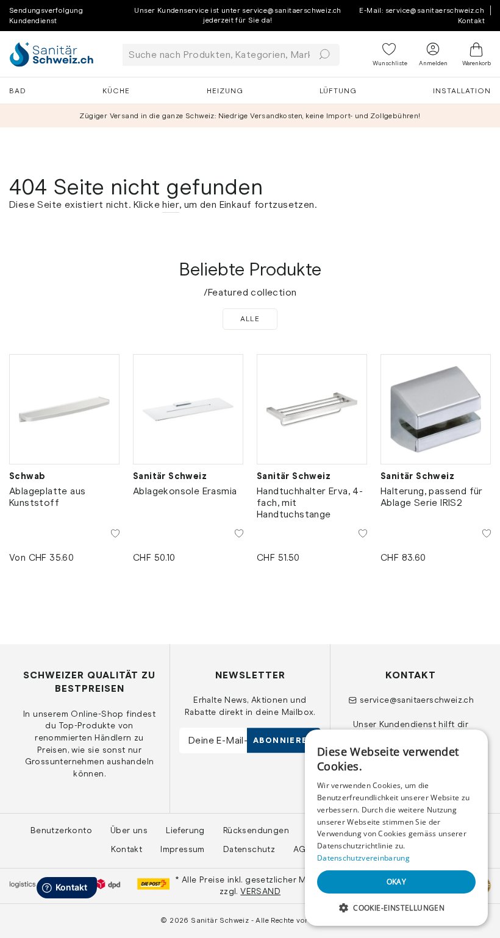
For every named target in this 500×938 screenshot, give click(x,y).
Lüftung (338, 91)
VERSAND (260, 891)
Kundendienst (33, 20)
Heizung (225, 91)
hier (170, 204)
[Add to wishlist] (115, 532)
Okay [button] (397, 881)
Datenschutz (249, 849)
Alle (250, 318)
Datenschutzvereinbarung (363, 858)
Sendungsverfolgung (46, 10)
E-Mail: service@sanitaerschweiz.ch (421, 10)
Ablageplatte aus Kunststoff (47, 496)
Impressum (182, 849)
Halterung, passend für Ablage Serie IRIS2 (431, 496)
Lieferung (185, 830)
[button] (396, 907)
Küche (116, 91)
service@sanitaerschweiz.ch (417, 700)
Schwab (27, 476)
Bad (17, 91)
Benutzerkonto (61, 830)
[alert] (396, 828)
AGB (302, 849)
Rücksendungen (256, 830)
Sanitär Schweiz (170, 476)
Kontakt (471, 20)
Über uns (129, 830)
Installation (462, 91)
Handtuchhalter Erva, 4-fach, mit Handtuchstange (310, 502)
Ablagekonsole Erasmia (185, 491)
